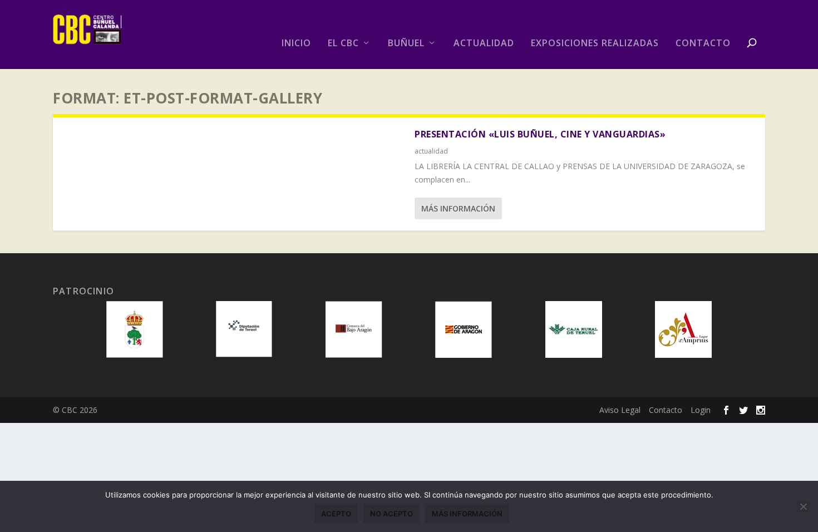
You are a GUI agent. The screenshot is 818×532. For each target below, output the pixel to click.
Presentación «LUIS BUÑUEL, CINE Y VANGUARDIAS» (540, 134)
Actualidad (484, 43)
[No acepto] (803, 506)
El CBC (343, 43)
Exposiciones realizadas (595, 43)
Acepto (336, 513)
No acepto (391, 513)
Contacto (703, 43)
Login (701, 410)
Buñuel (406, 43)
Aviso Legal (619, 410)
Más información (458, 208)
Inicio (296, 43)
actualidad (431, 151)
